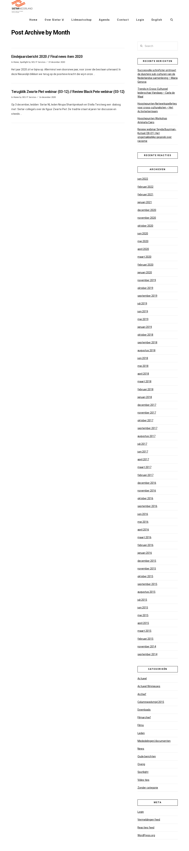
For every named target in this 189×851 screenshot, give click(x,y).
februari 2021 (145, 194)
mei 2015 (143, 615)
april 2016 (143, 529)
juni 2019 (143, 311)
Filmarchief (144, 717)
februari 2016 (145, 545)
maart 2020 (144, 256)
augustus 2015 (146, 591)
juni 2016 (143, 514)
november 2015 (147, 568)
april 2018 (143, 373)
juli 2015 (142, 599)
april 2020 (143, 249)
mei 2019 (143, 319)
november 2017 (147, 412)
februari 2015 (145, 638)
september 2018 (147, 342)
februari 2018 (145, 389)
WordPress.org (146, 835)
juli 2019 (142, 303)
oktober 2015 (145, 576)
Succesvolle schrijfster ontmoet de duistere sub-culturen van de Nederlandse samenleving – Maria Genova (158, 76)
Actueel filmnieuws (149, 686)
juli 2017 (142, 443)
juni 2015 (143, 607)
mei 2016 (143, 521)
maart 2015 (144, 630)
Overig (141, 764)
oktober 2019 (145, 287)
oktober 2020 (145, 225)
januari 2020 (145, 272)
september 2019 (147, 295)
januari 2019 (145, 326)
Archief (142, 694)
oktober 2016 (145, 498)
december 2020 (147, 210)
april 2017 (143, 459)
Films (141, 725)
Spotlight (24, 62)
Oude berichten (147, 756)
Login (141, 811)
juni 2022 (143, 178)
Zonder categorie (148, 787)
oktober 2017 (145, 420)
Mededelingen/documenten (154, 740)
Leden (141, 733)
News (141, 748)
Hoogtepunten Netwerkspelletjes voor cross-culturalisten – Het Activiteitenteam (157, 107)
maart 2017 (144, 467)
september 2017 (147, 428)
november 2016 (147, 490)
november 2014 (147, 646)
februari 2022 (145, 186)
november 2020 (147, 217)
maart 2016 (144, 537)
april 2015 (143, 623)
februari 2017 (145, 475)
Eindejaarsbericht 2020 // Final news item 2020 (46, 56)
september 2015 (147, 584)
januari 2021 (145, 202)
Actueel (142, 678)
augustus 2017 (146, 436)
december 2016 (147, 482)
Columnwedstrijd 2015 (151, 701)
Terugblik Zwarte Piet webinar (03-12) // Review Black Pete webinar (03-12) (67, 92)
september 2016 (147, 506)
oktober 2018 (145, 334)
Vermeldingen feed (149, 819)
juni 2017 (143, 451)
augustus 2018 (146, 350)
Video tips (143, 779)
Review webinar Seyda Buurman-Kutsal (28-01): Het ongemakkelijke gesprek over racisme (157, 135)
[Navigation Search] (172, 18)
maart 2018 (144, 381)
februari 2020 (145, 264)
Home (16, 62)
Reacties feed (146, 827)
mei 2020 (143, 241)
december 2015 (147, 560)
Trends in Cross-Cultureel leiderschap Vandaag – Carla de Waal (156, 92)
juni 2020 (143, 233)
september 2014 (147, 654)
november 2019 (147, 280)
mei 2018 (143, 365)
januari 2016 (145, 552)
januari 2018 (145, 397)
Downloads (144, 709)
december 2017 (147, 404)
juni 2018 (143, 358)
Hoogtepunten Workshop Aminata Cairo (152, 120)
